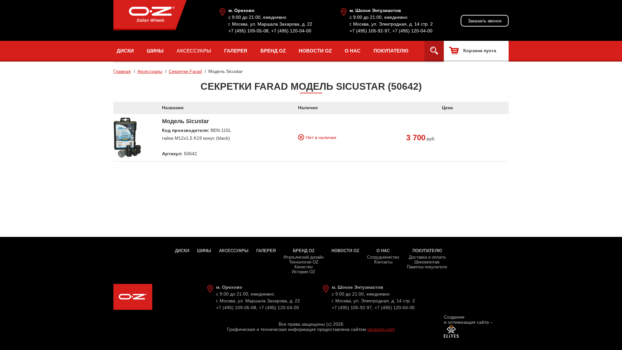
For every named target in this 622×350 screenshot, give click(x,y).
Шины (155, 50)
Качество (303, 266)
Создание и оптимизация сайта (466, 319)
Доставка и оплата (427, 257)
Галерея (235, 50)
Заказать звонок (484, 20)
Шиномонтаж (427, 262)
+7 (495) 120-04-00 (291, 30)
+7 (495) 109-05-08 (248, 30)
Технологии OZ (303, 262)
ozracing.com (381, 329)
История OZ (303, 271)
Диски (125, 50)
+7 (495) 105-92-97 (370, 30)
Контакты (383, 262)
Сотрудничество (383, 257)
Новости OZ (315, 50)
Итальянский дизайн (303, 257)
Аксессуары (194, 50)
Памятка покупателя (427, 266)
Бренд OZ (273, 50)
